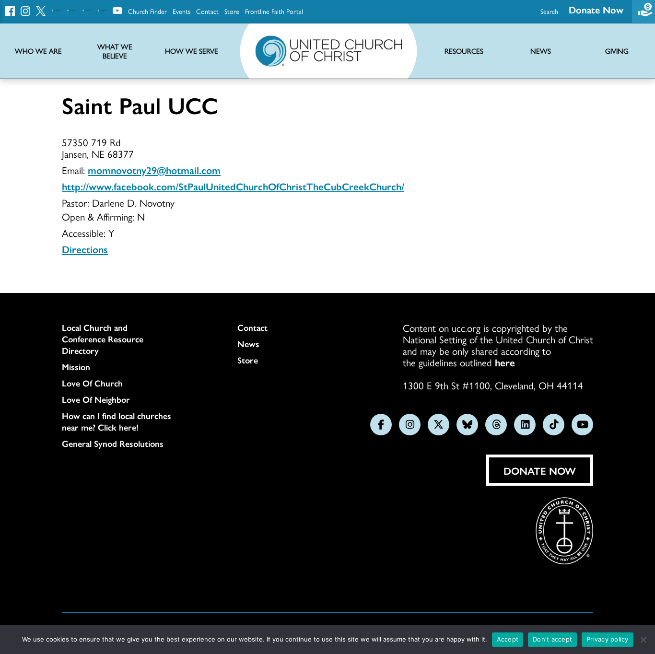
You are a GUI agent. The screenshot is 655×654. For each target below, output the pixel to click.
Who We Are (38, 51)
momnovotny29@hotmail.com (154, 170)
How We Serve (191, 51)
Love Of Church (92, 383)
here (505, 362)
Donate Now (596, 9)
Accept (508, 639)
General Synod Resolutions (113, 443)
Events (181, 11)
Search (549, 11)
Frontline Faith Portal (274, 11)
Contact (207, 11)
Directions (85, 249)
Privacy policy (607, 639)
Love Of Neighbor (96, 399)
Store (231, 11)
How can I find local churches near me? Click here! (116, 421)
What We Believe (114, 51)
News (248, 344)
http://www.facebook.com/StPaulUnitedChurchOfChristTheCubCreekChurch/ (233, 186)
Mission (76, 367)
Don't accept (552, 639)
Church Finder (147, 11)
